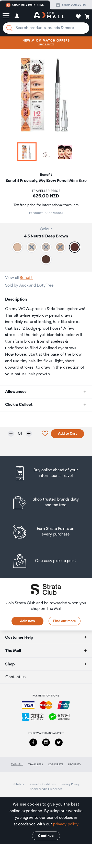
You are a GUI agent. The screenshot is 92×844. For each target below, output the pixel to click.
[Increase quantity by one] (29, 434)
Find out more (64, 621)
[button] (6, 15)
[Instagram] (46, 742)
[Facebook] (33, 742)
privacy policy (65, 824)
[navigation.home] (48, 16)
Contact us (15, 677)
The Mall (17, 764)
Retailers (18, 784)
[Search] (9, 28)
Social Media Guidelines (46, 789)
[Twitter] (59, 742)
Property (74, 764)
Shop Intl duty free (28, 4)
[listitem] (46, 473)
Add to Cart (67, 434)
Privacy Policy (70, 784)
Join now (27, 621)
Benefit (26, 277)
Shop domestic (74, 4)
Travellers (35, 764)
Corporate (55, 764)
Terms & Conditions (42, 784)
